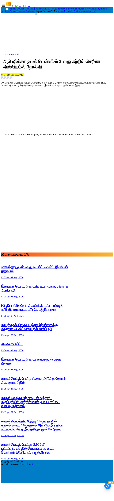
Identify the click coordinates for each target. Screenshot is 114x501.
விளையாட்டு (90, 8)
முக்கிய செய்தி (16, 8)
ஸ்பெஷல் (80, 11)
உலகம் (61, 8)
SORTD (35, 464)
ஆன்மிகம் (102, 8)
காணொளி (90, 11)
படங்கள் (61, 11)
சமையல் (23, 11)
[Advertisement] (57, 110)
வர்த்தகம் (79, 8)
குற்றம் (54, 8)
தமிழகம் (46, 8)
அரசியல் (28, 8)
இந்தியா (38, 8)
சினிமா (31, 11)
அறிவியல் (71, 11)
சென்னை (69, 8)
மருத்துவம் (6, 11)
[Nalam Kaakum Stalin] (57, 49)
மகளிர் (15, 11)
